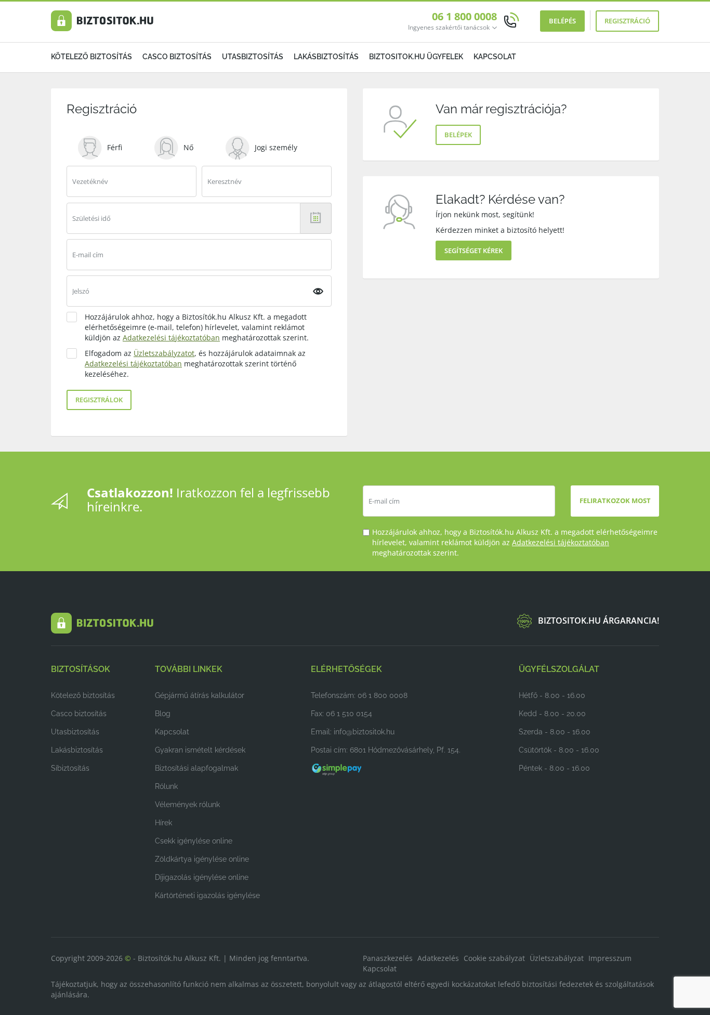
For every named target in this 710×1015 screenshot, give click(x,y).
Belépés (562, 20)
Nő (188, 147)
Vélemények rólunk (187, 804)
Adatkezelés (438, 958)
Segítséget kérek (473, 250)
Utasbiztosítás (252, 56)
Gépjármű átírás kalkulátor (199, 695)
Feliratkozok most (615, 500)
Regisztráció (627, 20)
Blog (162, 713)
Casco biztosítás (177, 56)
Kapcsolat (495, 56)
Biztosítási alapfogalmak (196, 768)
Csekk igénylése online (193, 841)
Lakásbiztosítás (326, 56)
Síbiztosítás (70, 768)
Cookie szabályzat (494, 958)
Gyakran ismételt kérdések (200, 750)
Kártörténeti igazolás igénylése (207, 895)
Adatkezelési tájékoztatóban (171, 337)
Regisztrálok (99, 399)
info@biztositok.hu (364, 732)
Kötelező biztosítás (91, 56)
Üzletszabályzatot (164, 353)
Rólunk (166, 786)
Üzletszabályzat (557, 958)
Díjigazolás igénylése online (201, 877)
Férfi (114, 147)
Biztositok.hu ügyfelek (416, 56)
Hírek (163, 823)
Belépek (458, 134)
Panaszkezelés (388, 958)
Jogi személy (276, 147)
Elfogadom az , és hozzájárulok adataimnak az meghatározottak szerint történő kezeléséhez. (195, 363)
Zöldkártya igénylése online (202, 859)
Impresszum (610, 958)
